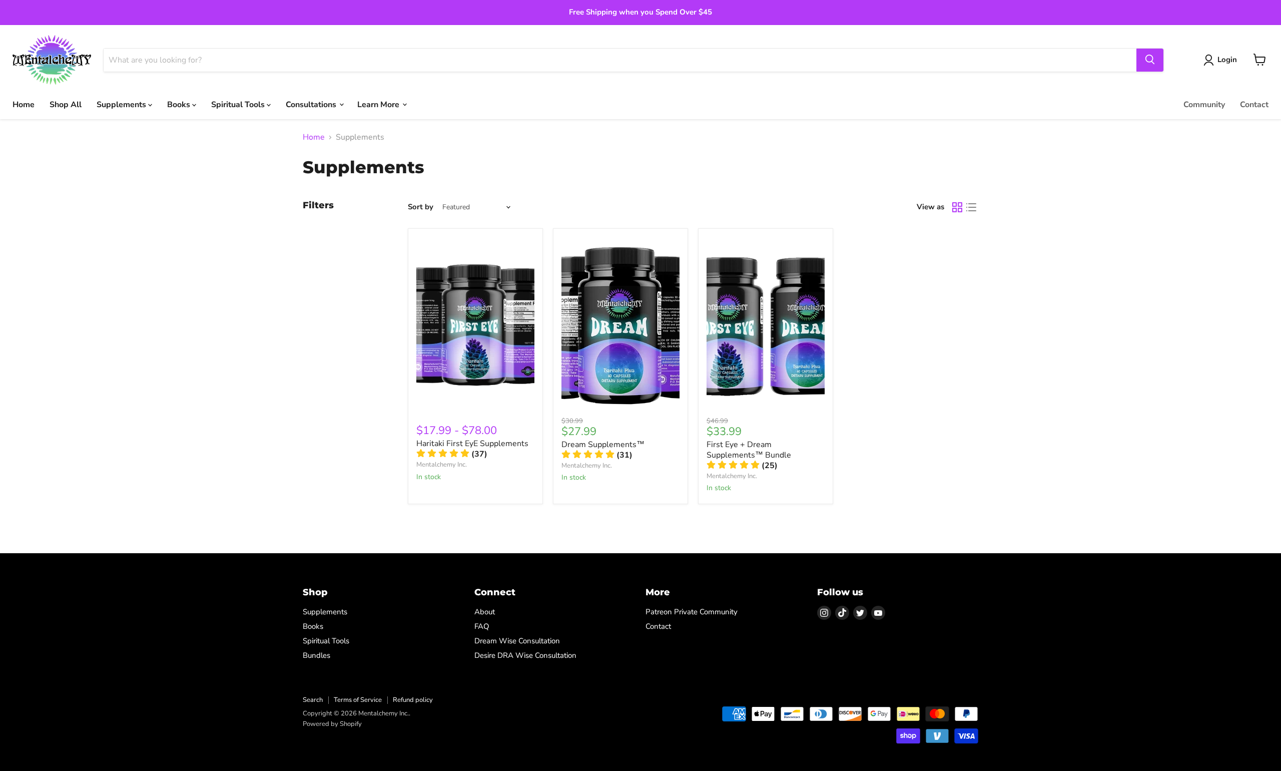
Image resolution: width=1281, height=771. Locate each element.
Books (179, 104)
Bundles (316, 655)
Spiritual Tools (239, 104)
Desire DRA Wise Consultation (525, 655)
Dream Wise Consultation (517, 641)
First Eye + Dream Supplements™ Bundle (749, 450)
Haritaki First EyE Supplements (472, 443)
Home (24, 104)
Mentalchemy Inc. (441, 464)
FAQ (481, 626)
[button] (451, 454)
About (484, 612)
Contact (1254, 104)
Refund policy (413, 699)
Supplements (122, 104)
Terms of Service (358, 699)
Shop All (66, 104)
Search (313, 699)
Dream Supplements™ (603, 444)
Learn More (379, 104)
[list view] (971, 207)
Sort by (420, 207)
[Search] (1149, 59)
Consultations (312, 104)
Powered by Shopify (332, 723)
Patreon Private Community (692, 612)
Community (1204, 104)
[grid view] (957, 207)
